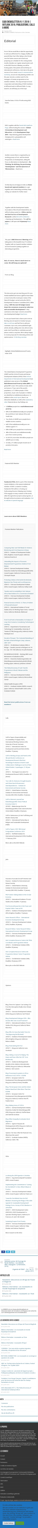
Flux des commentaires (8, 1410)
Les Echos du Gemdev (7, 1469)
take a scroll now (9, 323)
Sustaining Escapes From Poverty (15, 1221)
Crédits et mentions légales (8, 1465)
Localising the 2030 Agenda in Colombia (18, 1175)
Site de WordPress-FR (7, 1413)
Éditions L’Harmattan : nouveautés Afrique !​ (14, 1343)
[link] (7, 1434)
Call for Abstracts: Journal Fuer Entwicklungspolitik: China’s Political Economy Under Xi (16, 802)
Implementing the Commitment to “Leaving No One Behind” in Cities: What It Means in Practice (19, 1187)
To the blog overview (20, 337)
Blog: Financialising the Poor (14, 1046)
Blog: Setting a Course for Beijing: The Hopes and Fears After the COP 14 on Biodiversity (17, 1057)
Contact (2, 1459)
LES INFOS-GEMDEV (9, 32)
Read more (16, 139)
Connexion (4, 1403)
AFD (1, 1484)
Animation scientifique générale (10, 1494)
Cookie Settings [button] (8, 1523)
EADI (1, 1487)
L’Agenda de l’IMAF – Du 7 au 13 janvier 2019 (23, 1269)
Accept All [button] (20, 1523)
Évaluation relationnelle (7, 1497)
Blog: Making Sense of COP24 (15, 1105)
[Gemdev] (19, 3)
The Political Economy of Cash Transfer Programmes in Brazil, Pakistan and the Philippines (16, 670)
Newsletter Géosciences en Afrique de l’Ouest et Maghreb (18, 1324)
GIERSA (2, 1490)
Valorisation (4, 1480)
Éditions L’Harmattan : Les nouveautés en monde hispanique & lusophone (17, 1288)
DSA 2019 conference (22, 217)
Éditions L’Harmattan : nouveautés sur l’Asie (18, 1294)
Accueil (2, 1456)
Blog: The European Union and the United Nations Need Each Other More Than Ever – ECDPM (19, 1089)
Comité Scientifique (6, 1477)
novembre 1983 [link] (7, 1434)
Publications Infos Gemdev (22, 32)
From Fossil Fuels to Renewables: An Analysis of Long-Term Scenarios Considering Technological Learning (19, 622)
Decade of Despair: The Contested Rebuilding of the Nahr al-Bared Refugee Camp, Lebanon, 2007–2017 (19, 640)
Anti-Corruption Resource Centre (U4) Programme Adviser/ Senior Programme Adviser (18, 954)
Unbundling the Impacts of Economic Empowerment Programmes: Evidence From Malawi (17, 564)
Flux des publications (7, 1406)
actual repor (17, 397)
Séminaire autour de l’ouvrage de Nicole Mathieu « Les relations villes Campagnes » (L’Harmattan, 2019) (15, 1263)
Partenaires (3, 1462)
